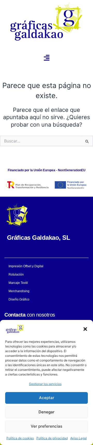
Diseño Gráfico (19, 299)
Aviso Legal (78, 438)
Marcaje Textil (18, 283)
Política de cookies (20, 438)
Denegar (46, 411)
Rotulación (16, 274)
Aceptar (46, 397)
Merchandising (19, 291)
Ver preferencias (46, 426)
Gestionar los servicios (45, 384)
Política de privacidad (52, 438)
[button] (85, 329)
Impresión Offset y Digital (26, 266)
